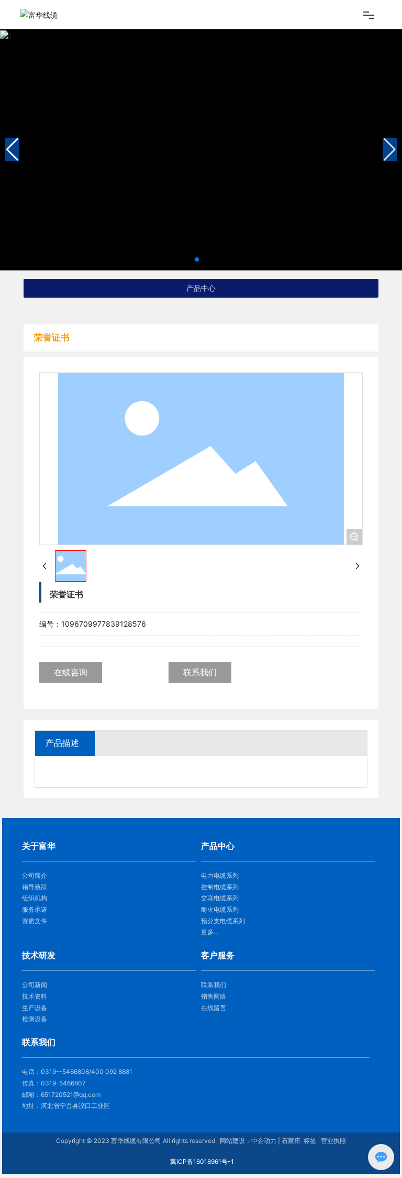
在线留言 (213, 1008)
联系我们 (213, 985)
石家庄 (291, 1141)
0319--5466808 (65, 1071)
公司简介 (34, 875)
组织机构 (34, 898)
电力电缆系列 (220, 875)
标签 (310, 1141)
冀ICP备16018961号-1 (202, 1161)
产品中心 (201, 288)
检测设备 (34, 1019)
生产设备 (34, 1008)
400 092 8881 (111, 1071)
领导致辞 (34, 887)
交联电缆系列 (220, 898)
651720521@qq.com (70, 1094)
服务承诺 (34, 909)
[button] (197, 259)
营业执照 (333, 1141)
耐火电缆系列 (220, 909)
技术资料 (34, 996)
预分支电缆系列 (223, 921)
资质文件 (34, 921)
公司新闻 (34, 985)
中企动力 (263, 1141)
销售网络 (213, 996)
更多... (209, 932)
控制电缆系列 (220, 887)
